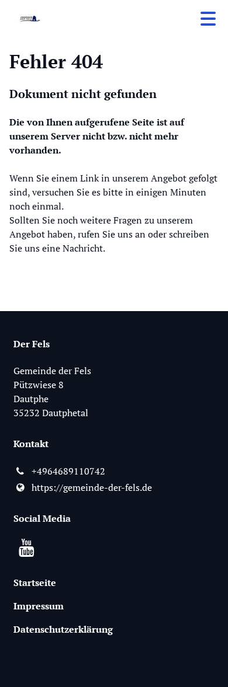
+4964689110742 (68, 471)
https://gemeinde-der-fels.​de (92, 487)
